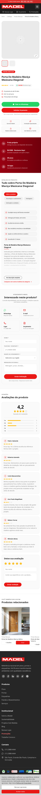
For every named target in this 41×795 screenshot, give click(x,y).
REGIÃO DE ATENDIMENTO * (12, 354)
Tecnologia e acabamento (13, 198)
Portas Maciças (18, 16)
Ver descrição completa (13, 277)
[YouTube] (18, 676)
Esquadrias (6, 696)
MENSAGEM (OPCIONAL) (11, 362)
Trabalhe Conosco (8, 737)
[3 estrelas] (20, 411)
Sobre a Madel (7, 716)
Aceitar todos (20, 792)
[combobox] (20, 358)
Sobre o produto (11, 194)
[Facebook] (8, 676)
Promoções (6, 734)
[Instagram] (3, 676)
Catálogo (9, 16)
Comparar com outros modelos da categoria (17, 282)
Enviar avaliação (12, 584)
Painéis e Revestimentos (11, 700)
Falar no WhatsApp (21, 104)
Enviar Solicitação (21, 376)
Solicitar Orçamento (20, 110)
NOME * (6, 338)
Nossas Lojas (6, 730)
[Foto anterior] (5, 40)
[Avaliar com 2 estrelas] (9, 563)
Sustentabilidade (8, 719)
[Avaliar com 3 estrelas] (13, 563)
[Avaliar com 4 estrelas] (17, 563)
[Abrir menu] (37, 6)
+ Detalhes (9, 642)
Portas (4, 693)
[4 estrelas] (23, 411)
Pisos (4, 689)
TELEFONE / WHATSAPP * (11, 346)
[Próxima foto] (36, 40)
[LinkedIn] (13, 676)
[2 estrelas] (18, 411)
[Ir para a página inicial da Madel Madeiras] (13, 7)
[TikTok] (22, 676)
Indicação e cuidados (12, 203)
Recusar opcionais (20, 787)
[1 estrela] (15, 411)
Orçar (22, 642)
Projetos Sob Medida (9, 723)
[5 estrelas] (26, 411)
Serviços (5, 703)
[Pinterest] (27, 676)
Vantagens (29, 198)
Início (3, 16)
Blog (3, 726)
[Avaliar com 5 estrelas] (20, 563)
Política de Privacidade (23, 783)
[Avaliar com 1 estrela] (5, 563)
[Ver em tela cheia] (36, 55)
